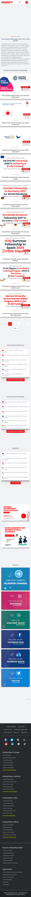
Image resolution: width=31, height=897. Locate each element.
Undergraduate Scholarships (10, 874)
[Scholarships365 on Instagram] (18, 740)
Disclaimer (21, 726)
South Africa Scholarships (9, 834)
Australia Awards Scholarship (10, 863)
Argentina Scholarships (9, 789)
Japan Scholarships (7, 808)
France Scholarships (8, 762)
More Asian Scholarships (9, 815)
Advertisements (11, 726)
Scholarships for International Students (13, 872)
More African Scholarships (9, 837)
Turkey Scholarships (8, 803)
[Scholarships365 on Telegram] (19, 744)
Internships (6, 882)
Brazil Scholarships (8, 786)
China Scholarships (7, 801)
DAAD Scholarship (7, 860)
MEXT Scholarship (7, 850)
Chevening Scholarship (8, 855)
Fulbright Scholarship (8, 853)
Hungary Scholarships (8, 767)
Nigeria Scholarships (8, 825)
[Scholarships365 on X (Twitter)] (12, 740)
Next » (15, 328)
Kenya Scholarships (8, 830)
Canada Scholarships (8, 779)
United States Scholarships (9, 781)
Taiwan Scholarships (8, 858)
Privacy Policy (8, 729)
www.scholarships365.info (10, 893)
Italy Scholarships (7, 760)
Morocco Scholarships (8, 832)
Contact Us (24, 732)
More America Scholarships (10, 791)
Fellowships (6, 884)
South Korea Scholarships (9, 810)
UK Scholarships (7, 755)
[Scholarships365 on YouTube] (6, 744)
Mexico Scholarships (8, 784)
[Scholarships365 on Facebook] (6, 740)
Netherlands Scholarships (9, 757)
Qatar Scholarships (7, 813)
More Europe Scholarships (9, 770)
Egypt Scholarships (7, 827)
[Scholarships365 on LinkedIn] (12, 744)
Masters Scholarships (8, 877)
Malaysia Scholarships (8, 805)
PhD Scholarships (7, 879)
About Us (16, 732)
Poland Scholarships (8, 765)
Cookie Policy (7, 732)
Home (12, 36)
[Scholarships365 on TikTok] (25, 744)
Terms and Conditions (20, 729)
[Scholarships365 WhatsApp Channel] (24, 740)
